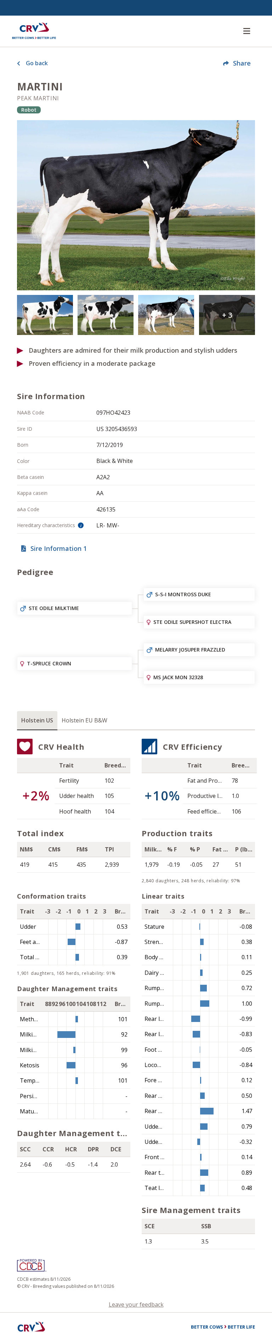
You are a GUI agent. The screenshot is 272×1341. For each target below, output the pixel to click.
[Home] (34, 31)
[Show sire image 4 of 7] (166, 315)
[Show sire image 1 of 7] (136, 205)
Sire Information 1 (58, 548)
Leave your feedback (136, 1304)
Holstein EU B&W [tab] (84, 720)
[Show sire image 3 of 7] (106, 315)
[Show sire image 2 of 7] (45, 315)
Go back (37, 63)
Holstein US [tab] (37, 720)
